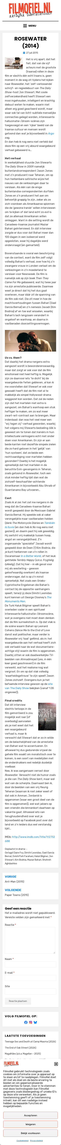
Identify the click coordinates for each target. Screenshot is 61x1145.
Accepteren (30, 1115)
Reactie (10, 924)
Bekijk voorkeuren (30, 1133)
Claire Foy (18, 852)
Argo (51, 133)
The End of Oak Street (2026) (20, 1047)
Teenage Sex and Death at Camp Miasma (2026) (30, 1041)
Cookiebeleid (22, 1141)
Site (7, 986)
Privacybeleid (36, 1141)
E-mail (9, 972)
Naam (9, 959)
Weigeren (31, 1124)
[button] (56, 1064)
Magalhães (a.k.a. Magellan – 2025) (23, 1053)
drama (21, 849)
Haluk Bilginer (41, 856)
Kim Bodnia (20, 859)
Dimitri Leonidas (32, 852)
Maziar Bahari (34, 859)
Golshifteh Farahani (23, 856)
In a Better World (31, 556)
